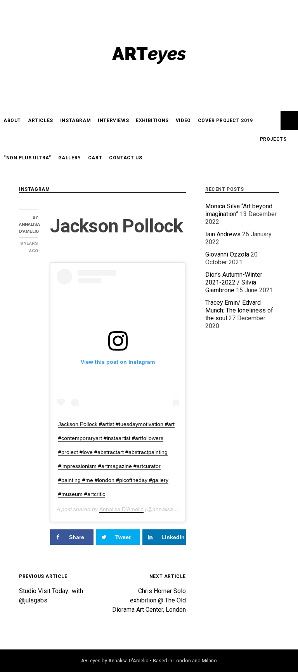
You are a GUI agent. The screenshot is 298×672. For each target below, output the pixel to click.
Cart (95, 158)
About (12, 120)
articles (40, 120)
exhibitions (152, 120)
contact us (125, 158)
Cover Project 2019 (225, 120)
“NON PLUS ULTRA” (27, 158)
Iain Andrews (223, 234)
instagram (75, 120)
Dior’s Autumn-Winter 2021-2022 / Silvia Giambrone (233, 282)
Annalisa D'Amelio (121, 509)
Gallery (69, 158)
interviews (113, 120)
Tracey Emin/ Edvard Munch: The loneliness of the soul (239, 310)
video (183, 120)
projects (273, 139)
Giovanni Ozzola (227, 254)
